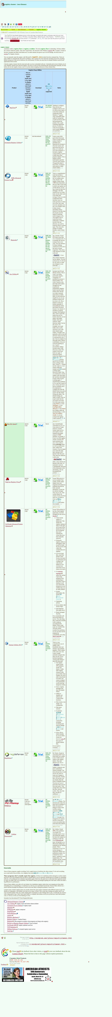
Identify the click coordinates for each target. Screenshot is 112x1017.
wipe (62, 739)
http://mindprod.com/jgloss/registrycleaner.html (50, 938)
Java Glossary (22, 29)
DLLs (59, 499)
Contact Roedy (17, 954)
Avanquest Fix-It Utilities (14, 905)
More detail (56, 636)
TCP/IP (58, 712)
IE (58, 727)
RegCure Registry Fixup (12, 482)
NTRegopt (10, 909)
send (45, 951)
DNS (60, 811)
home (13, 29)
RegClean (13, 107)
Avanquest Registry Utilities (13, 142)
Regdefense (8, 758)
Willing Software (12, 929)
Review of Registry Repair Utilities (17, 923)
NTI (54, 358)
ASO (34, 873)
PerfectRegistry (11, 913)
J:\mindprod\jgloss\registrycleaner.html (47, 944)
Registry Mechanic (13, 917)
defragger (10, 907)
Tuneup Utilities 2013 (15, 645)
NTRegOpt (58, 840)
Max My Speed (11, 424)
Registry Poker (11, 919)
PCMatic (8, 806)
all (50, 27)
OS (49, 84)
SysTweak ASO (12, 925)
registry (50, 50)
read (18, 951)
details (55, 516)
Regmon (9, 921)
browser (14, 38)
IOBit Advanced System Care (13, 179)
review (6, 54)
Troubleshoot (15, 41)
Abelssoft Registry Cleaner (15, 901)
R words (31, 29)
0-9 (3, 27)
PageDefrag (10, 911)
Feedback (4, 964)
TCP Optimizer (11, 927)
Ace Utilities (13, 274)
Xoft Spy (10, 931)
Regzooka (14, 240)
